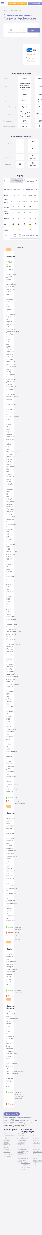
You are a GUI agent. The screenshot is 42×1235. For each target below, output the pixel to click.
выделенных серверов (25, 1120)
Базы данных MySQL (20, 1158)
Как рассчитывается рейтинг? (9, 1136)
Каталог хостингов (17, 3)
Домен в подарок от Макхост (37, 1138)
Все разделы (35, 3)
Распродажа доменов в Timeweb (37, 1154)
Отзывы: (31, 61)
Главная (6, 10)
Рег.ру (13, 189)
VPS (12, 1120)
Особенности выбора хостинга (8, 1143)
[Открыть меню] (3, 3)
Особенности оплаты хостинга (8, 1149)
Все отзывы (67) (12, 1114)
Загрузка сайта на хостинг (21, 1145)
